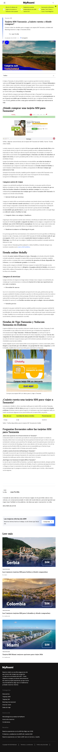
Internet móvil (6, 705)
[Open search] (53, 3)
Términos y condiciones (27, 744)
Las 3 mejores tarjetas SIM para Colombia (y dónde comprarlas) (26, 613)
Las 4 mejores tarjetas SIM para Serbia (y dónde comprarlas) (25, 572)
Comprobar (46, 521)
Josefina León (7, 616)
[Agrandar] (53, 115)
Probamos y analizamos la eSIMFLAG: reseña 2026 (17, 734)
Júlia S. (5, 575)
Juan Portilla (15, 34)
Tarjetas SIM (6, 569)
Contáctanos (6, 722)
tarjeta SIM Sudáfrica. (24, 247)
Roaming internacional (9, 702)
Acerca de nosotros (8, 719)
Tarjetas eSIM (6, 696)
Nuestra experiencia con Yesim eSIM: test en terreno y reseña (20, 737)
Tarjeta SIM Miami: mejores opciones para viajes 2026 (22, 654)
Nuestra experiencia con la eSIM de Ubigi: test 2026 (17, 731)
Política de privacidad (42, 744)
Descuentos (6, 694)
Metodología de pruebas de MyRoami (13, 716)
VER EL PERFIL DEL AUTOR (9, 506)
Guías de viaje (6, 707)
